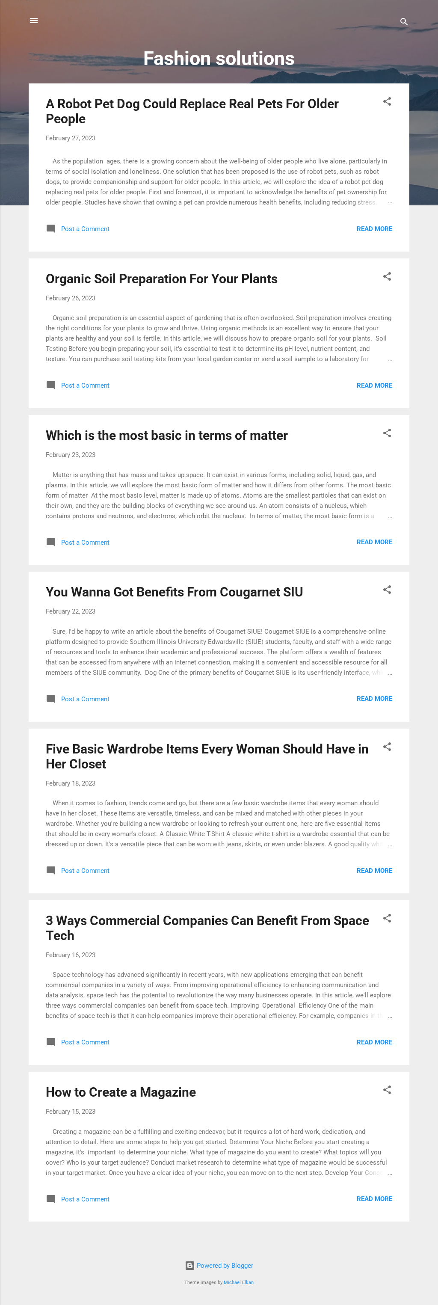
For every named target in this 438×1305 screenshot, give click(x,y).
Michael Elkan (239, 1282)
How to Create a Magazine (121, 1092)
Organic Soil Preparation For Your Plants (162, 278)
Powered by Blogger (224, 1265)
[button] (387, 103)
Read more (374, 229)
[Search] (404, 23)
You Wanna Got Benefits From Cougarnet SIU (174, 591)
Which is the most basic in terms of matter (167, 435)
